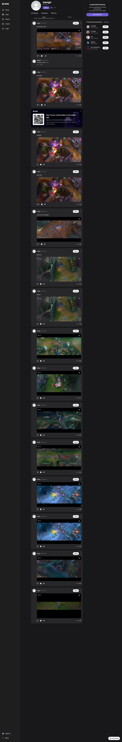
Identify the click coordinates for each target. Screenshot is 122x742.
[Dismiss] (80, 111)
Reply (41, 64)
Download (98, 14)
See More (106, 22)
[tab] (43, 17)
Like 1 (38, 64)
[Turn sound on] (41, 51)
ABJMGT (39, 60)
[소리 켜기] (79, 30)
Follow (46, 7)
